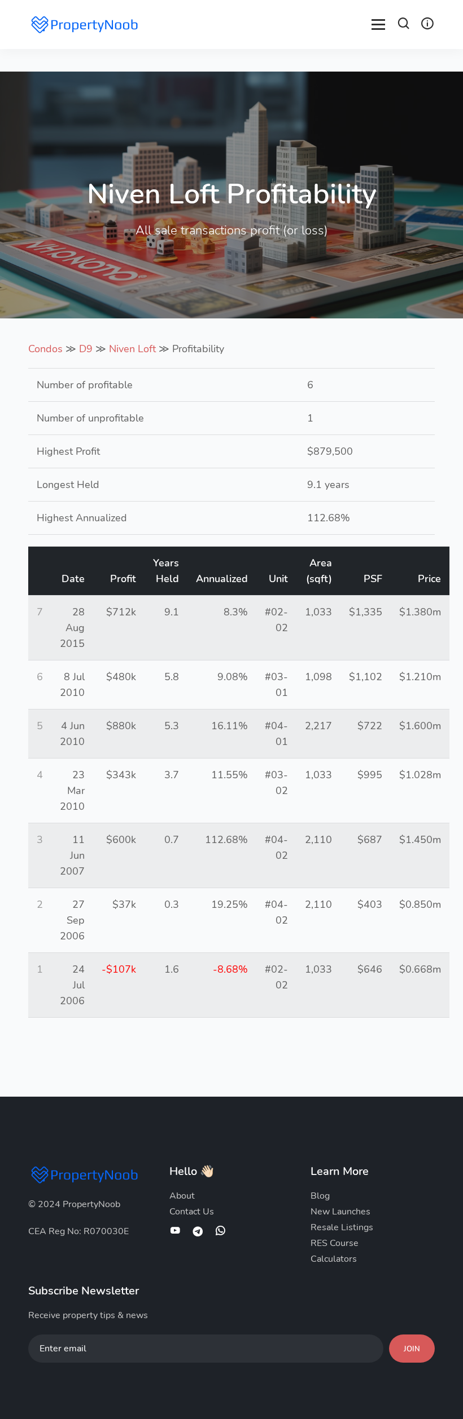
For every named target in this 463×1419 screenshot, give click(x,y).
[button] (403, 25)
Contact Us (191, 1211)
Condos (45, 349)
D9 (86, 349)
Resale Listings (342, 1227)
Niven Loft (132, 349)
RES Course (335, 1243)
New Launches (340, 1211)
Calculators (334, 1259)
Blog (320, 1196)
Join (412, 1349)
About (182, 1196)
